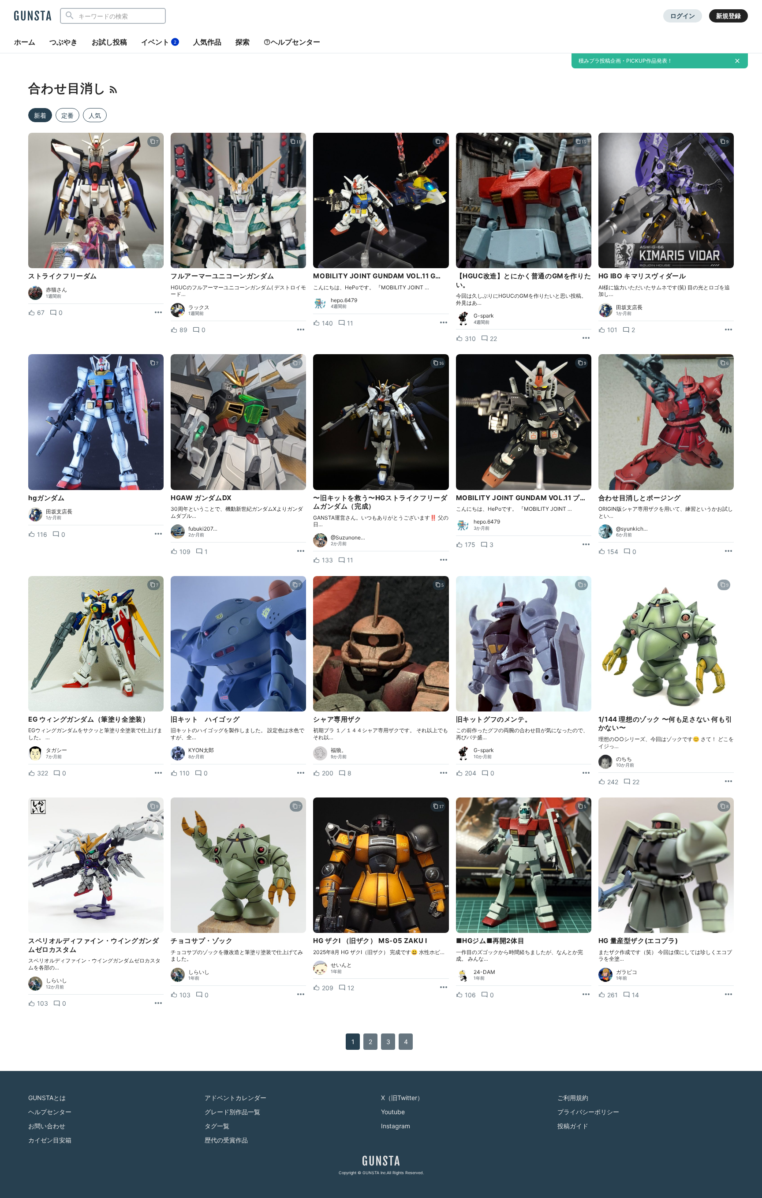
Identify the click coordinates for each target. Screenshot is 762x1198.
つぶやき (63, 41)
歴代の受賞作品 (226, 1140)
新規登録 (728, 15)
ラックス (198, 307)
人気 (95, 115)
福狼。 (339, 750)
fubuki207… (202, 529)
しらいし (56, 980)
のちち (624, 759)
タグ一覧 (217, 1126)
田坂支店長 (629, 307)
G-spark (484, 316)
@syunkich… (632, 529)
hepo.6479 (344, 300)
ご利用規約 (572, 1097)
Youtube (393, 1112)
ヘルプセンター (295, 41)
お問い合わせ (46, 1126)
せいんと (341, 965)
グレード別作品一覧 (232, 1112)
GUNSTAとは (47, 1097)
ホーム (24, 41)
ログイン (682, 15)
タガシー (56, 750)
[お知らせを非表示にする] (737, 60)
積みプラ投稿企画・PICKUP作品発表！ (625, 60)
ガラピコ (626, 972)
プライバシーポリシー (588, 1112)
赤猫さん (56, 290)
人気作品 (207, 41)
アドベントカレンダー (235, 1097)
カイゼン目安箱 (49, 1140)
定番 (67, 115)
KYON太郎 (201, 750)
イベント (158, 41)
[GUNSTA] (32, 16)
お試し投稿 (109, 41)
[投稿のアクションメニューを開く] (158, 312)
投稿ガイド (572, 1126)
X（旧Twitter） (402, 1097)
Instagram (395, 1126)
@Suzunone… (348, 538)
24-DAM (484, 972)
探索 (242, 41)
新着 (40, 115)
